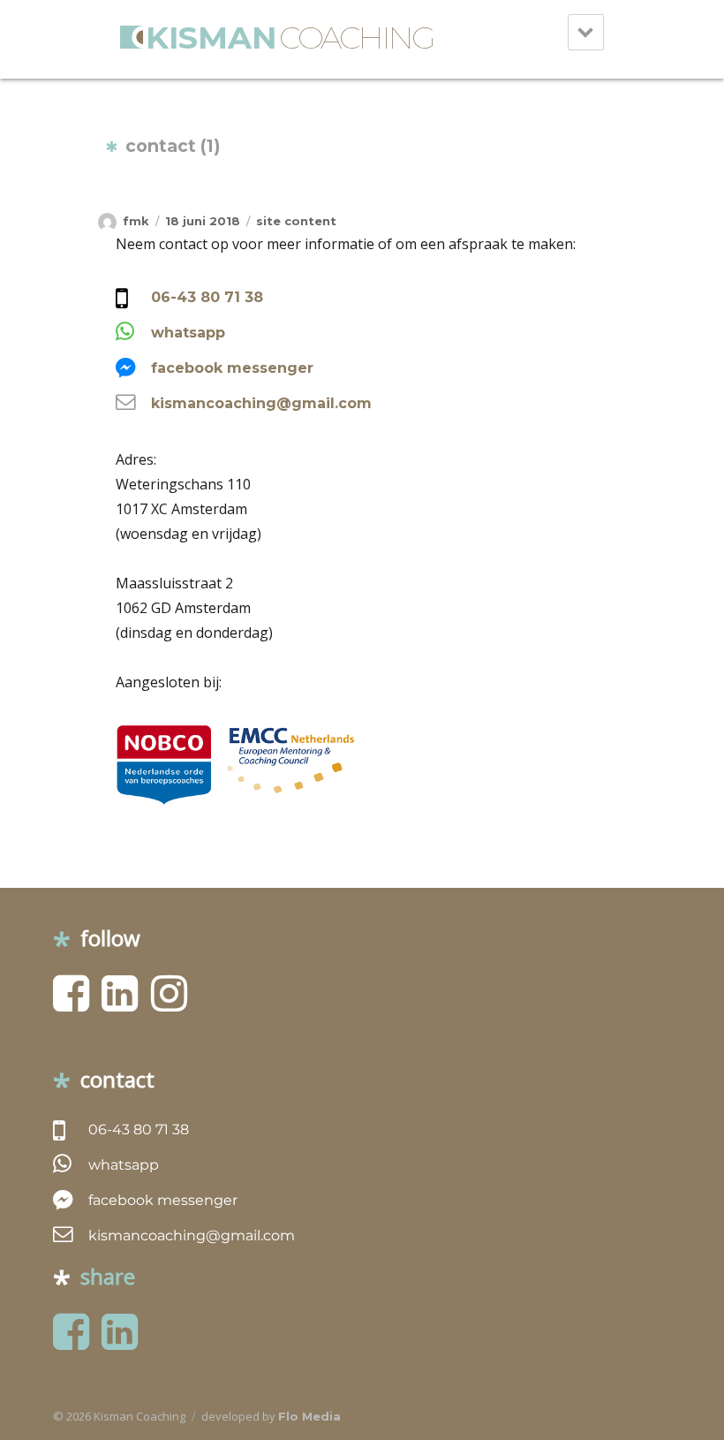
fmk (136, 221)
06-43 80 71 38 (207, 297)
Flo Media (309, 1416)
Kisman (289, 38)
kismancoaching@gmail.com (261, 403)
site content (296, 221)
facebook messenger (232, 368)
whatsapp (188, 332)
